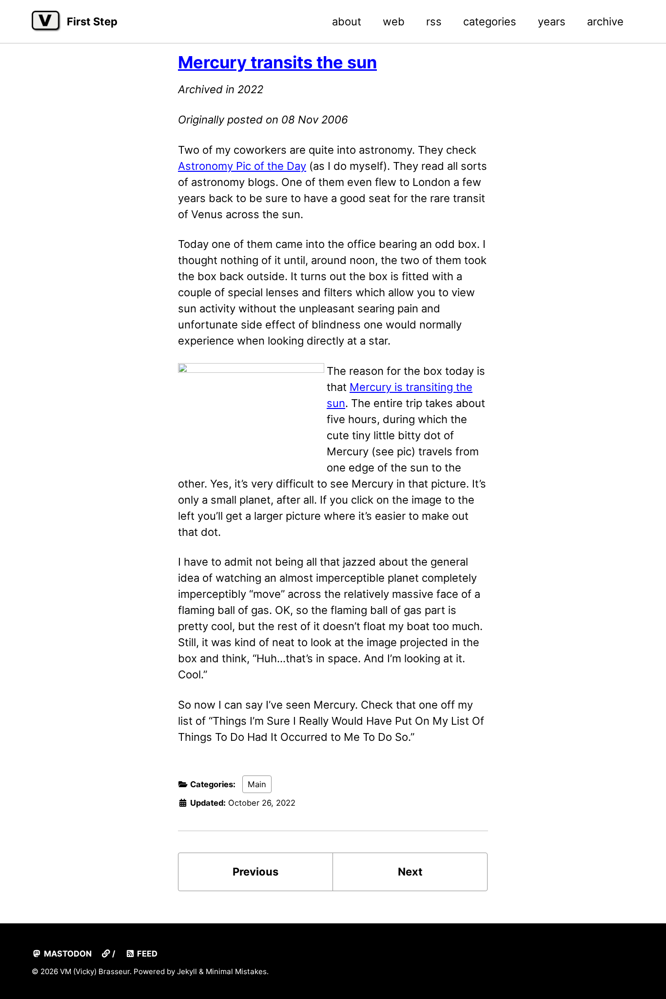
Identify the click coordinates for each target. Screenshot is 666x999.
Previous (255, 871)
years (552, 21)
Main (257, 784)
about (346, 21)
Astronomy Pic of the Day (242, 166)
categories (489, 21)
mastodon (67, 953)
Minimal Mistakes (236, 971)
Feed (146, 953)
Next (410, 871)
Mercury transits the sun (277, 62)
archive (605, 21)
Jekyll (187, 971)
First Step (92, 21)
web (394, 21)
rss (434, 21)
